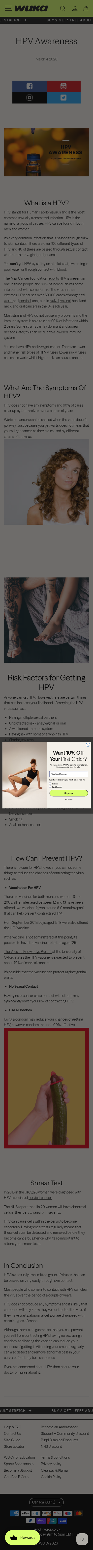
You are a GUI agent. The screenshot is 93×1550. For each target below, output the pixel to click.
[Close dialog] (88, 745)
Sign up (68, 793)
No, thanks (68, 800)
